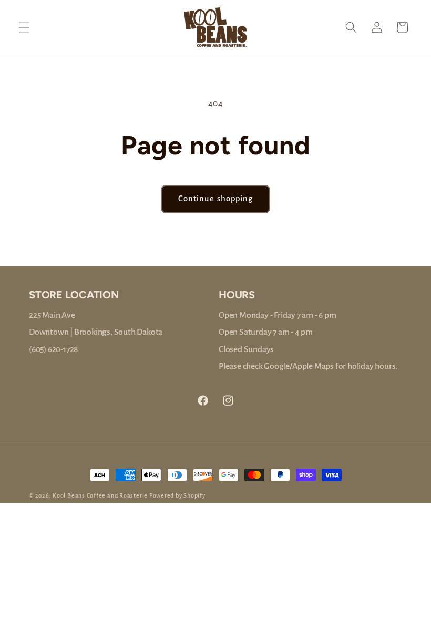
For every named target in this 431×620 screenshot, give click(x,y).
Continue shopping (215, 198)
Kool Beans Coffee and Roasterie (100, 495)
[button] (24, 27)
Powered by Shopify (177, 495)
